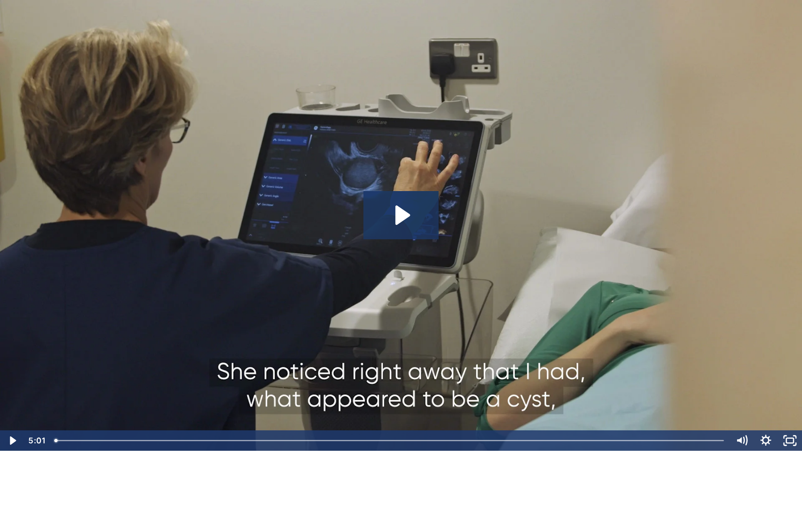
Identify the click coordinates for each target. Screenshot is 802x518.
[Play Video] (12, 440)
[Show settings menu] (766, 440)
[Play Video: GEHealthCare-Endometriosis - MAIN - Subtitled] (401, 215)
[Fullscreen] (790, 440)
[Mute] (742, 440)
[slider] (390, 440)
